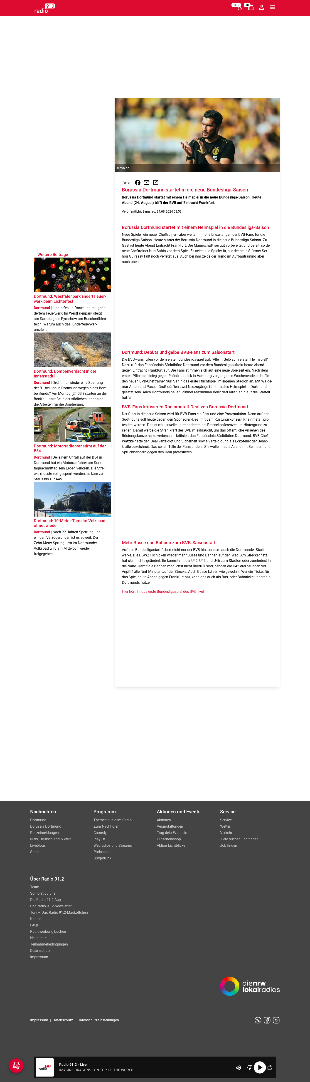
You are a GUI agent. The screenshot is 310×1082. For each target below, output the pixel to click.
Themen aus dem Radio (112, 820)
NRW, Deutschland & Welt (50, 839)
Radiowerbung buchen (48, 931)
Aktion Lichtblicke (171, 845)
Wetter (225, 826)
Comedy (100, 833)
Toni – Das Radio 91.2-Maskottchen (59, 912)
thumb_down (250, 1067)
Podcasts (100, 852)
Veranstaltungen (170, 826)
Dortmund (38, 820)
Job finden (228, 845)
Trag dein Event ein (172, 833)
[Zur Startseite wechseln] (45, 8)
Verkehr (226, 833)
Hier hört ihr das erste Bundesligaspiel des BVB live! (163, 591)
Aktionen (164, 820)
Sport (34, 852)
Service (226, 820)
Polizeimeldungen (44, 833)
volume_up (238, 1068)
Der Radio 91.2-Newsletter (50, 906)
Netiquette (38, 938)
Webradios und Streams (112, 845)
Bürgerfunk (102, 858)
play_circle (260, 1067)
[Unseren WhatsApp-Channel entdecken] (258, 1020)
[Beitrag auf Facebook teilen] (137, 182)
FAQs (34, 925)
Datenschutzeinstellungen (98, 1020)
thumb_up (270, 1067)
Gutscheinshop (169, 839)
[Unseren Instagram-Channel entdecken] (276, 1020)
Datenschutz (40, 950)
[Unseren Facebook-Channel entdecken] (267, 1020)
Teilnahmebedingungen (49, 944)
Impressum (39, 957)
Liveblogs (38, 845)
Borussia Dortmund (45, 826)
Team (34, 887)
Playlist (99, 839)
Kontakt (36, 919)
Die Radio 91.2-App (45, 900)
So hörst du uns (42, 893)
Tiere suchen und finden (239, 839)
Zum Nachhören (106, 826)
